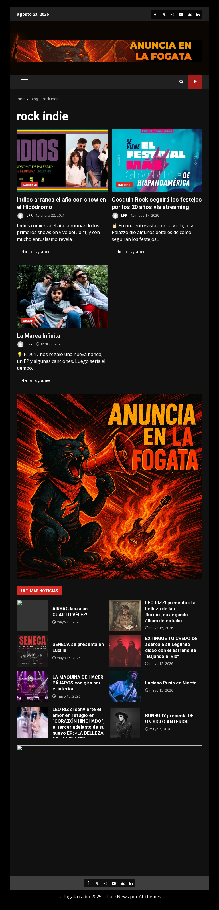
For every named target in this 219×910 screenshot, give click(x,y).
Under (28, 321)
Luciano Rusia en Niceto (125, 686)
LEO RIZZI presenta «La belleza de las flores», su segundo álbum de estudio (125, 615)
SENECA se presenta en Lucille (32, 651)
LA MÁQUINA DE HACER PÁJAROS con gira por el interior (32, 686)
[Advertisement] (109, 50)
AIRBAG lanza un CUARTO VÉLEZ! (32, 615)
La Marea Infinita (62, 296)
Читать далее (35, 251)
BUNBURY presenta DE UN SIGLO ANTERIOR (125, 722)
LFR (29, 215)
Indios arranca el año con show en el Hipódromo (62, 160)
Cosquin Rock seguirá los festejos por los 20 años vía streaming (157, 160)
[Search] (181, 81)
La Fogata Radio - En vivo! (195, 82)
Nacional (30, 185)
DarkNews (117, 896)
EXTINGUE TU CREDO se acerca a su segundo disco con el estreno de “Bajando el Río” (125, 651)
